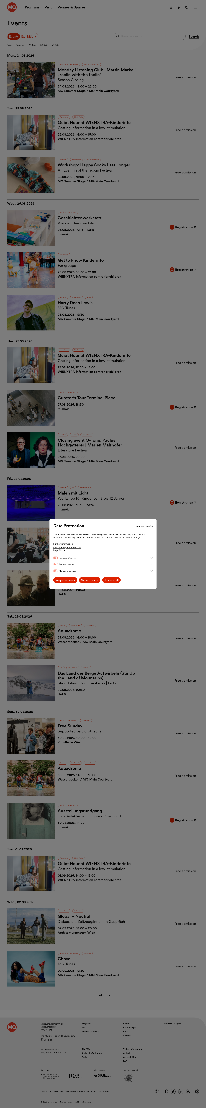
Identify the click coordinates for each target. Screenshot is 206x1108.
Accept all (111, 580)
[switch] (55, 564)
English (149, 526)
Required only (65, 580)
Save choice (89, 580)
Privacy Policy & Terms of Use (67, 547)
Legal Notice (59, 550)
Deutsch (140, 526)
